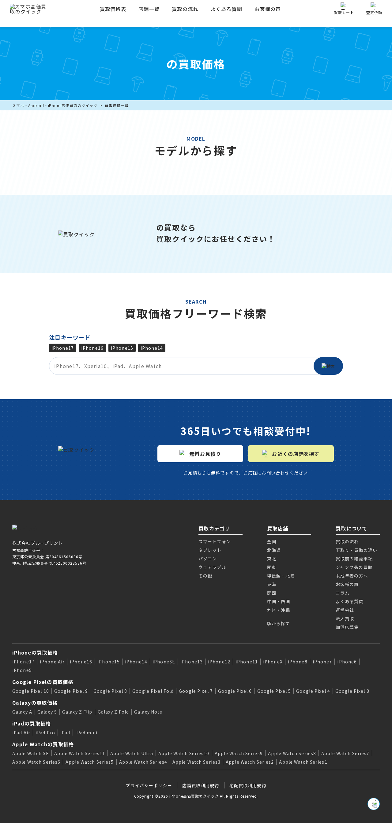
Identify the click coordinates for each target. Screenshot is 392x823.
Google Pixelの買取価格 (43, 681)
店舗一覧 (149, 9)
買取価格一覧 (117, 105)
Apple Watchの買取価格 (43, 744)
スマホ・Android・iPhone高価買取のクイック (54, 105)
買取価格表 (113, 9)
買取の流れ (185, 9)
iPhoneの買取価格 (35, 652)
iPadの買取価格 (31, 723)
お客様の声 (267, 9)
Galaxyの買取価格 (35, 702)
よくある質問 (227, 9)
